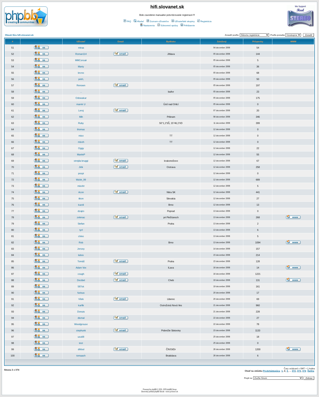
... (81, 91)
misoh (81, 142)
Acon (81, 192)
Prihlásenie (189, 25)
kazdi (81, 204)
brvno (81, 73)
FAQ (129, 21)
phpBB (154, 389)
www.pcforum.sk (172, 391)
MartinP (81, 154)
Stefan (81, 223)
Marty (81, 66)
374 (304, 371)
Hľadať (140, 21)
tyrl (81, 230)
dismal (81, 318)
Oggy (81, 148)
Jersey (81, 248)
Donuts (81, 311)
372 (294, 371)
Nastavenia (149, 25)
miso (81, 135)
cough (81, 274)
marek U (81, 104)
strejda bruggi (81, 160)
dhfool (81, 349)
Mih (81, 117)
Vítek (81, 299)
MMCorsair (81, 60)
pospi (81, 173)
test (81, 343)
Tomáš (81, 261)
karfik (81, 305)
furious (81, 292)
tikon (81, 198)
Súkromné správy (169, 25)
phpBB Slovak (159, 391)
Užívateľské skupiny (185, 21)
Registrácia (206, 21)
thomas (81, 129)
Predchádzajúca (271, 371)
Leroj (81, 110)
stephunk (81, 330)
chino (81, 236)
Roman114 (81, 54)
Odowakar (81, 98)
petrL (81, 79)
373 (299, 371)
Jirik (81, 167)
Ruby (81, 123)
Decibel (81, 280)
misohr (81, 186)
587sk (81, 286)
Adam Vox (81, 267)
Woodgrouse (81, 324)
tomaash (81, 355)
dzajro (81, 211)
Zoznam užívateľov (159, 21)
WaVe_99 (81, 179)
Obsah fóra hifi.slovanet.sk (19, 35)
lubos (81, 255)
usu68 (81, 336)
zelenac (81, 217)
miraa (81, 47)
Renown (81, 85)
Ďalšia (310, 371)
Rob (81, 242)
